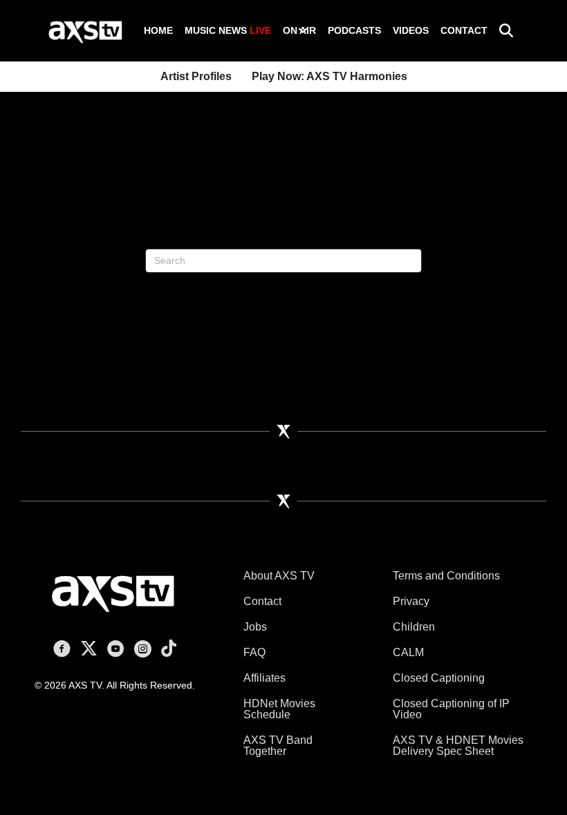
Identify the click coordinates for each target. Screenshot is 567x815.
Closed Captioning (439, 678)
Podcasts (354, 30)
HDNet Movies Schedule (279, 709)
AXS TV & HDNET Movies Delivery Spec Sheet (458, 745)
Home (158, 30)
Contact (463, 30)
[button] (303, 30)
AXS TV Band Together (278, 745)
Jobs (255, 627)
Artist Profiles (196, 76)
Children (414, 627)
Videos (411, 30)
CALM (408, 652)
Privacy (411, 601)
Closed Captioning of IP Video (451, 709)
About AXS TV (279, 576)
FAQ (254, 652)
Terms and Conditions (446, 576)
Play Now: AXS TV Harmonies (329, 76)
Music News (228, 30)
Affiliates (264, 678)
